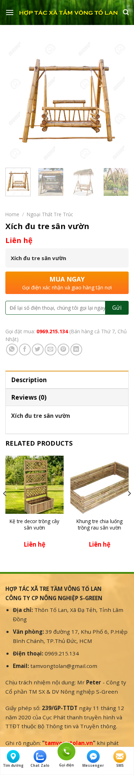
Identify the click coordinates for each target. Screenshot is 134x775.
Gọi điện (66, 750)
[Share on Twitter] (38, 349)
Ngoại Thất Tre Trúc (50, 214)
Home (12, 214)
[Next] (117, 100)
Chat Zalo (39, 765)
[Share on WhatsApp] (12, 349)
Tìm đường (13, 765)
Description (29, 380)
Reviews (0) (29, 397)
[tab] (67, 379)
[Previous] (16, 100)
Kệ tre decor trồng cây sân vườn (34, 524)
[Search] (126, 12)
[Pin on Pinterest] (63, 349)
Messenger (93, 765)
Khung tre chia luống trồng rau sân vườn (99, 524)
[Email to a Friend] (50, 349)
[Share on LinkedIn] (76, 349)
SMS (120, 765)
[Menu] (9, 12)
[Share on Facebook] (25, 349)
